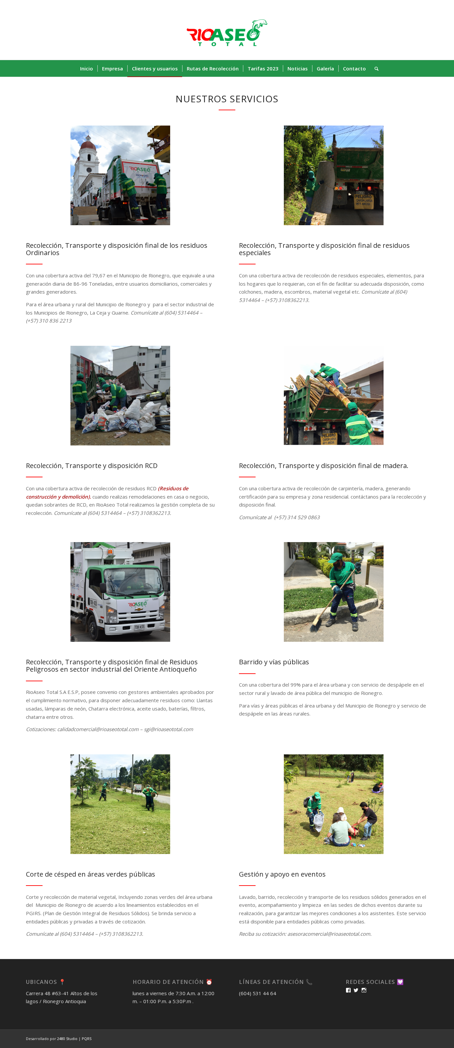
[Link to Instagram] (413, 30)
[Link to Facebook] (403, 30)
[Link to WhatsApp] (423, 30)
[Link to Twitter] (393, 30)
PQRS (86, 1038)
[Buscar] (374, 68)
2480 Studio (67, 1038)
